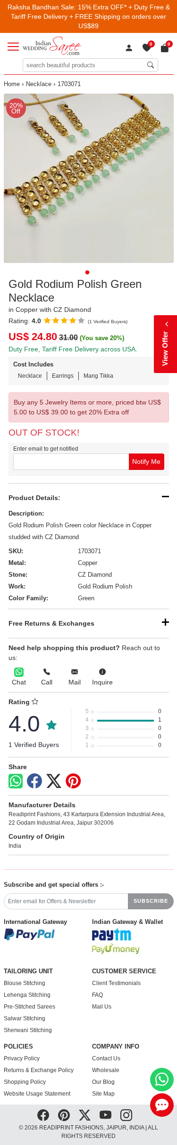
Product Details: (34, 497)
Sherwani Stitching (28, 1030)
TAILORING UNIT (28, 971)
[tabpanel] (89, 178)
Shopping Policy (25, 1082)
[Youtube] (105, 1114)
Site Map (103, 1093)
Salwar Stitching (24, 1018)
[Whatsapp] (15, 781)
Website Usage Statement (37, 1093)
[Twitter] (53, 781)
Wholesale (105, 1070)
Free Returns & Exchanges (51, 623)
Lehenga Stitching (27, 995)
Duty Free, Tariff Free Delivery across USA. (72, 349)
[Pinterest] (73, 781)
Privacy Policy (22, 1058)
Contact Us (106, 1058)
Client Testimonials (116, 983)
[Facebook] (34, 781)
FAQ (97, 995)
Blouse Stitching (24, 983)
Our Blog (103, 1082)
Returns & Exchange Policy (39, 1070)
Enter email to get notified (45, 448)
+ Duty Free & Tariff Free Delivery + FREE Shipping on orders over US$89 (90, 16)
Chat (19, 682)
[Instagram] (126, 1114)
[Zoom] (89, 178)
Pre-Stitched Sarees (29, 1006)
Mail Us (101, 1006)
